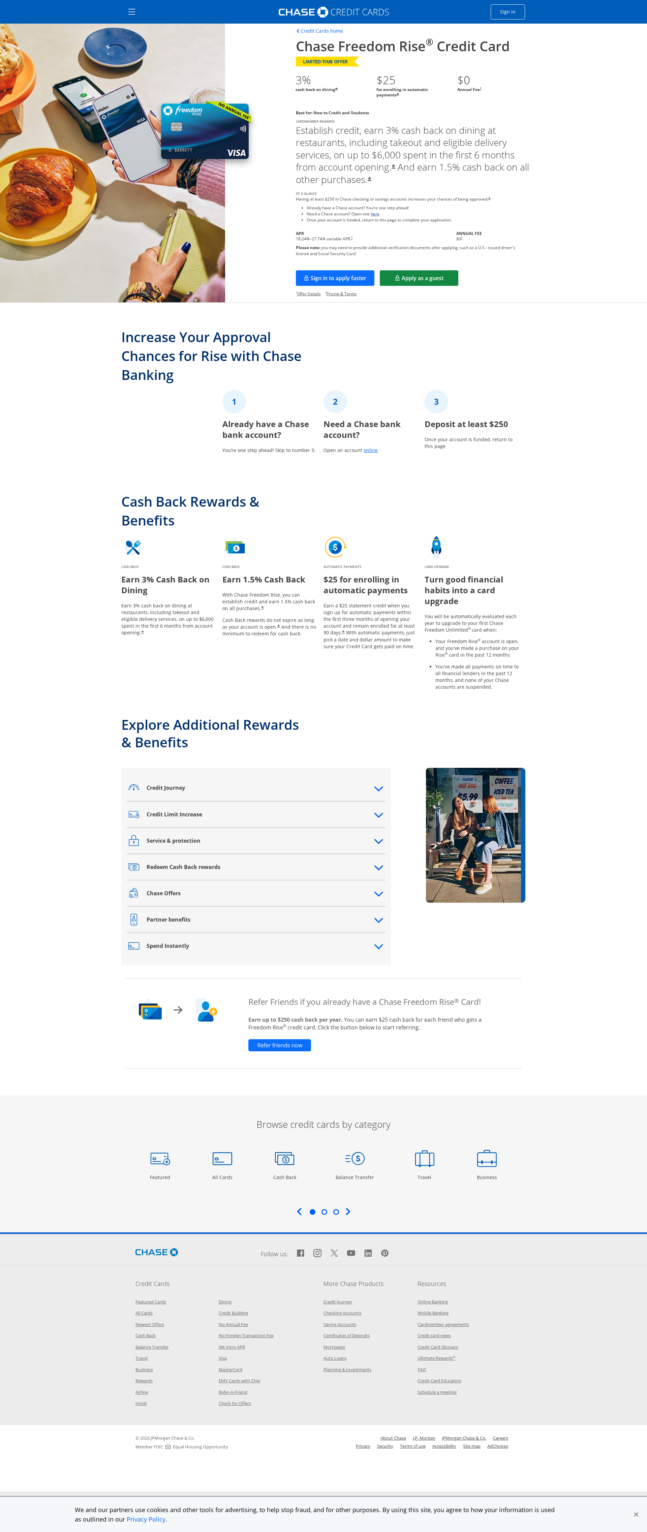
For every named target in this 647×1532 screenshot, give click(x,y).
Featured (161, 1177)
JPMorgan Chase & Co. (464, 1438)
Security (385, 1446)
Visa (223, 1358)
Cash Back (285, 1177)
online (371, 450)
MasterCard (230, 1369)
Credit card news (434, 1335)
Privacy (363, 1446)
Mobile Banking (433, 1313)
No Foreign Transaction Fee (246, 1335)
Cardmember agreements (443, 1324)
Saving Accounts (340, 1324)
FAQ (422, 1369)
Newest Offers (149, 1324)
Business (488, 1177)
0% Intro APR (232, 1347)
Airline (141, 1392)
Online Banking (433, 1302)
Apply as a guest (430, 280)
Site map (472, 1446)
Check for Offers (235, 1403)
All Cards (223, 1177)
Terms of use (413, 1446)
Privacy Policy (146, 1519)
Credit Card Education (439, 1381)
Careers (500, 1438)
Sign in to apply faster (342, 280)
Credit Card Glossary (438, 1347)
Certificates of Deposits (347, 1335)
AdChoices (497, 1446)
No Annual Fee (233, 1324)
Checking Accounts (342, 1313)
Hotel (141, 1403)
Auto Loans (335, 1358)
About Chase (393, 1438)
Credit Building (233, 1313)
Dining (225, 1302)
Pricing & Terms (342, 294)
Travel (427, 1177)
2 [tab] (324, 1211)
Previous (299, 1211)
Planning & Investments (347, 1369)
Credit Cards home (322, 31)
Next (348, 1211)
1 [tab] (312, 1211)
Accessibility (444, 1446)
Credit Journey (338, 1302)
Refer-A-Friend (233, 1392)
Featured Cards (150, 1302)
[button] (636, 1514)
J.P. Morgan (424, 1438)
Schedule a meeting (437, 1392)
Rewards (144, 1381)
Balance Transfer (355, 1177)
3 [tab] (336, 1211)
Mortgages (334, 1347)
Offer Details (309, 294)
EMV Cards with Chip (239, 1381)
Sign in (512, 11)
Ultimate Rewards (436, 1358)
